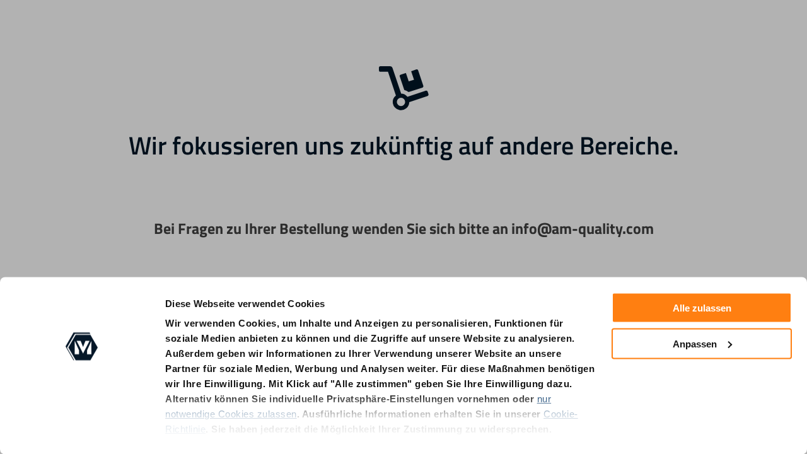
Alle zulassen (702, 308)
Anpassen (695, 343)
